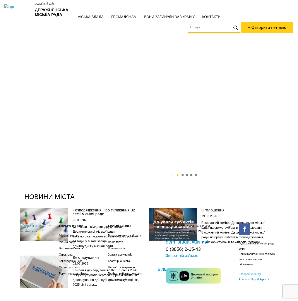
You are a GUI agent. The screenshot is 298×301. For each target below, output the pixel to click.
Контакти (211, 17)
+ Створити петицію (267, 27)
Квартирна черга (119, 261)
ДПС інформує (117, 280)
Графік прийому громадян (125, 273)
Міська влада (90, 17)
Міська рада (67, 242)
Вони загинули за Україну (169, 17)
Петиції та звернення (121, 267)
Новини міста (116, 248)
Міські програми (69, 267)
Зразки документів (120, 254)
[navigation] (178, 175)
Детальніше (58, 149)
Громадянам (124, 17)
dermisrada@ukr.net (187, 242)
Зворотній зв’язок (182, 255)
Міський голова (69, 235)
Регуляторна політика (73, 273)
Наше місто (115, 242)
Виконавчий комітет (72, 248)
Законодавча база (70, 261)
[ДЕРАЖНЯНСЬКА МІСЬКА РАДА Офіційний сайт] (18, 6)
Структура (65, 254)
